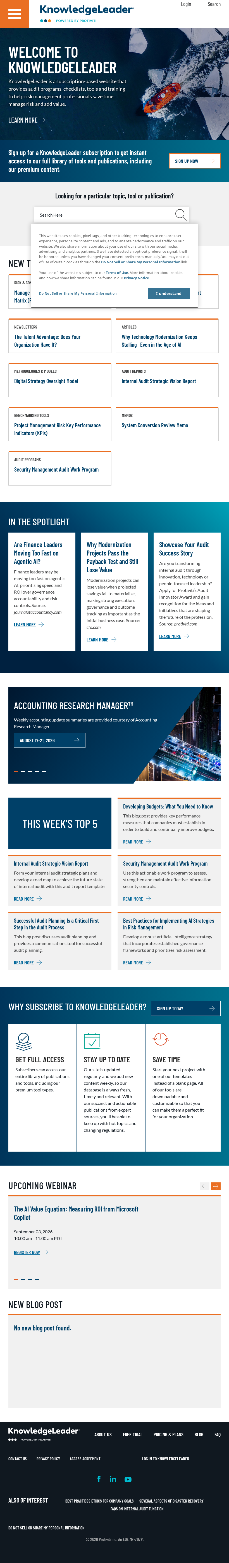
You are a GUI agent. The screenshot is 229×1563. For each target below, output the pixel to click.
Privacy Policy (48, 1458)
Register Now (27, 1252)
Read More (133, 841)
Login (186, 3)
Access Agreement (85, 1458)
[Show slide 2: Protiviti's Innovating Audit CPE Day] (23, 1279)
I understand (169, 293)
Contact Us (17, 1458)
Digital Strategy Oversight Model (46, 381)
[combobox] (111, 214)
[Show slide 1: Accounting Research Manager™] (16, 771)
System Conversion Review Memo (155, 425)
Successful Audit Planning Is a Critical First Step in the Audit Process (56, 924)
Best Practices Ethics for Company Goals (99, 1500)
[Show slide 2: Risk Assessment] (23, 771)
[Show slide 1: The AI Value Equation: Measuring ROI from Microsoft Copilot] (16, 1279)
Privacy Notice (136, 278)
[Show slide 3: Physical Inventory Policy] (30, 771)
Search (214, 3)
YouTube (128, 1479)
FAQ (217, 1434)
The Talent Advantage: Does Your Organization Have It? (47, 340)
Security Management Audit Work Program (56, 469)
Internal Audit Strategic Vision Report (159, 381)
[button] (14, 14)
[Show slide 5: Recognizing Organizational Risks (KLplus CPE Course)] (44, 771)
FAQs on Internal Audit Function (137, 1508)
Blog (199, 1434)
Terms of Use (117, 272)
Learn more (22, 120)
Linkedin (113, 1479)
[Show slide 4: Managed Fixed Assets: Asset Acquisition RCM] (37, 771)
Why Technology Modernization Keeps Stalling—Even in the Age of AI (159, 340)
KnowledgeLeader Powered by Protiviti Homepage (44, 1434)
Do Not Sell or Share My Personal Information (46, 1527)
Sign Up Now (186, 161)
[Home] (87, 14)
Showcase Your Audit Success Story (184, 548)
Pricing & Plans (168, 1434)
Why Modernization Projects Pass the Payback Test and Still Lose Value (112, 557)
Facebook (99, 1479)
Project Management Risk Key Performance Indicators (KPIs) (57, 429)
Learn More (25, 624)
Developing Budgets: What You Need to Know (168, 806)
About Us (103, 1434)
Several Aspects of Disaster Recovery (171, 1500)
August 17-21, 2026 (37, 740)
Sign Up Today (170, 1008)
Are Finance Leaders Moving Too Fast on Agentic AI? (38, 552)
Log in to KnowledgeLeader (165, 1458)
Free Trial (132, 1434)
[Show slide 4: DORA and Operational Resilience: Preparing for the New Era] (37, 1279)
